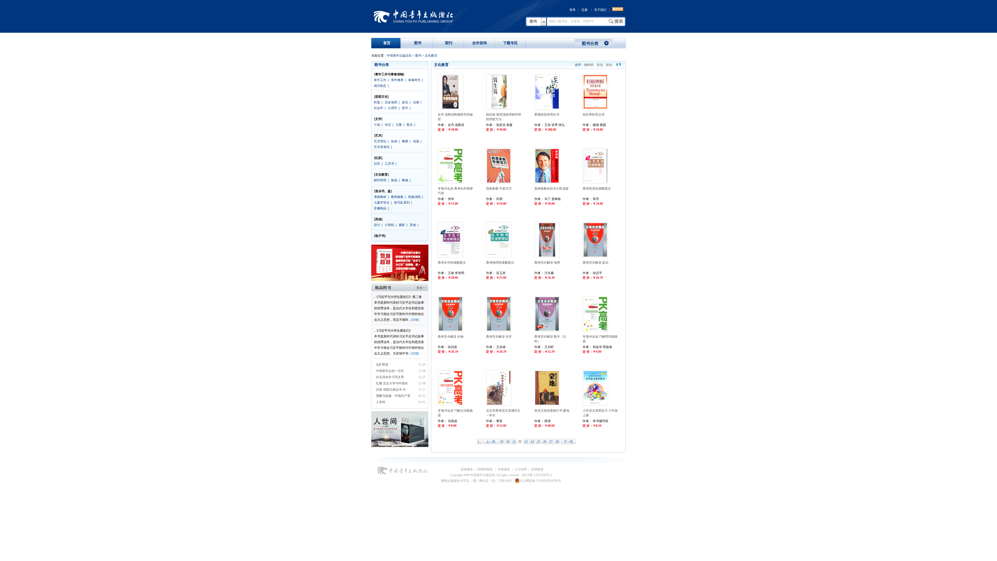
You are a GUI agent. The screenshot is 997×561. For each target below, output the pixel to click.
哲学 (405, 108)
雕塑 (405, 141)
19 (501, 441)
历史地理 (391, 102)
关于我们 (600, 10)
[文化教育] (381, 174)
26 (544, 441)
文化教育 (431, 55)
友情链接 (537, 469)
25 (538, 441)
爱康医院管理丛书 (546, 114)
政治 (405, 102)
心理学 (392, 108)
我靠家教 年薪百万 (499, 188)
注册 (584, 10)
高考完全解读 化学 (499, 336)
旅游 (394, 180)
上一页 (490, 441)
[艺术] (378, 135)
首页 (386, 43)
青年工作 (380, 80)
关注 (600, 65)
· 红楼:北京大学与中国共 (391, 383)
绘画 (394, 141)
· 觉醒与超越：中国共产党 (392, 396)
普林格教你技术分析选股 (551, 188)
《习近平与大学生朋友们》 (393, 330)
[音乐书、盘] (383, 191)
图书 (533, 21)
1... (480, 441)
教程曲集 (397, 197)
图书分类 (590, 43)
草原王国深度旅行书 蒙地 (551, 410)
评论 (609, 65)
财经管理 (380, 180)
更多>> (421, 288)
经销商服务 (485, 469)
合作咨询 (479, 43)
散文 (410, 124)
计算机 (389, 225)
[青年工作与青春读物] (389, 74)
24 (532, 441)
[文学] (378, 119)
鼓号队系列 (402, 202)
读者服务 (467, 469)
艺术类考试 (381, 147)
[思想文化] (381, 96)
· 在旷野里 (381, 364)
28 (557, 441)
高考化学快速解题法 (452, 262)
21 (514, 441)
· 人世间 (379, 402)
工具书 (389, 163)
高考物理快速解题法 (500, 262)
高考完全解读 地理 (547, 262)
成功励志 (380, 86)
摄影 (402, 225)
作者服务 (504, 469)
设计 (377, 225)
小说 (377, 124)
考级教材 (380, 197)
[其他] (378, 219)
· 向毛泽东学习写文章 (389, 377)
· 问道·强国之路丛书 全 (390, 389)
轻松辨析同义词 (593, 114)
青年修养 (397, 80)
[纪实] (378, 158)
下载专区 (510, 43)
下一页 (568, 441)
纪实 (377, 163)
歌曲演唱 (414, 197)
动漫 (416, 141)
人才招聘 (520, 469)
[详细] (415, 320)
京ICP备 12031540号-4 (537, 475)
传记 (388, 124)
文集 (399, 124)
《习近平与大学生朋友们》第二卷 (398, 297)
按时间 (589, 65)
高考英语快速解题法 (597, 188)
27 (551, 441)
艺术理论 (380, 141)
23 (526, 441)
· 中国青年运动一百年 (389, 371)
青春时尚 (414, 80)
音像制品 (380, 208)
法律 (416, 102)
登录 (572, 10)
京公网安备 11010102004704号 (540, 481)
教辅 (405, 180)
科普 (377, 102)
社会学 (378, 108)
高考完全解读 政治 (595, 262)
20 (507, 441)
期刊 (448, 43)
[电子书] (380, 236)
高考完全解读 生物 (450, 336)
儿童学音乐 (381, 202)
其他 (413, 225)
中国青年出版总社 (413, 16)
